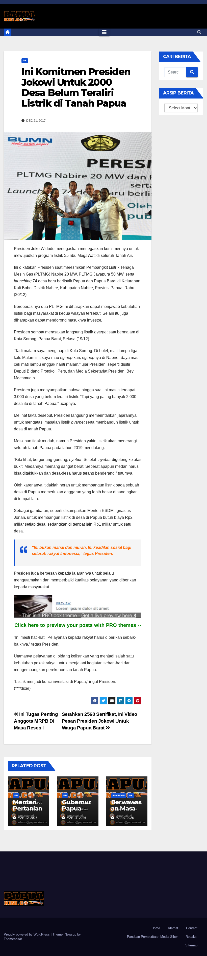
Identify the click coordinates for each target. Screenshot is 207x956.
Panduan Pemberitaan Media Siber (152, 937)
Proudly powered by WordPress (27, 934)
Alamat (173, 928)
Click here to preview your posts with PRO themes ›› (77, 625)
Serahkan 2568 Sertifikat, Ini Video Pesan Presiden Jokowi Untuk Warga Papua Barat (100, 721)
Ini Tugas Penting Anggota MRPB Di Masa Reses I (36, 721)
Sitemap (191, 945)
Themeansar (13, 939)
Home (155, 928)
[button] (199, 32)
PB (25, 60)
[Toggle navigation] (104, 32)
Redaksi (191, 937)
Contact (191, 928)
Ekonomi (119, 795)
